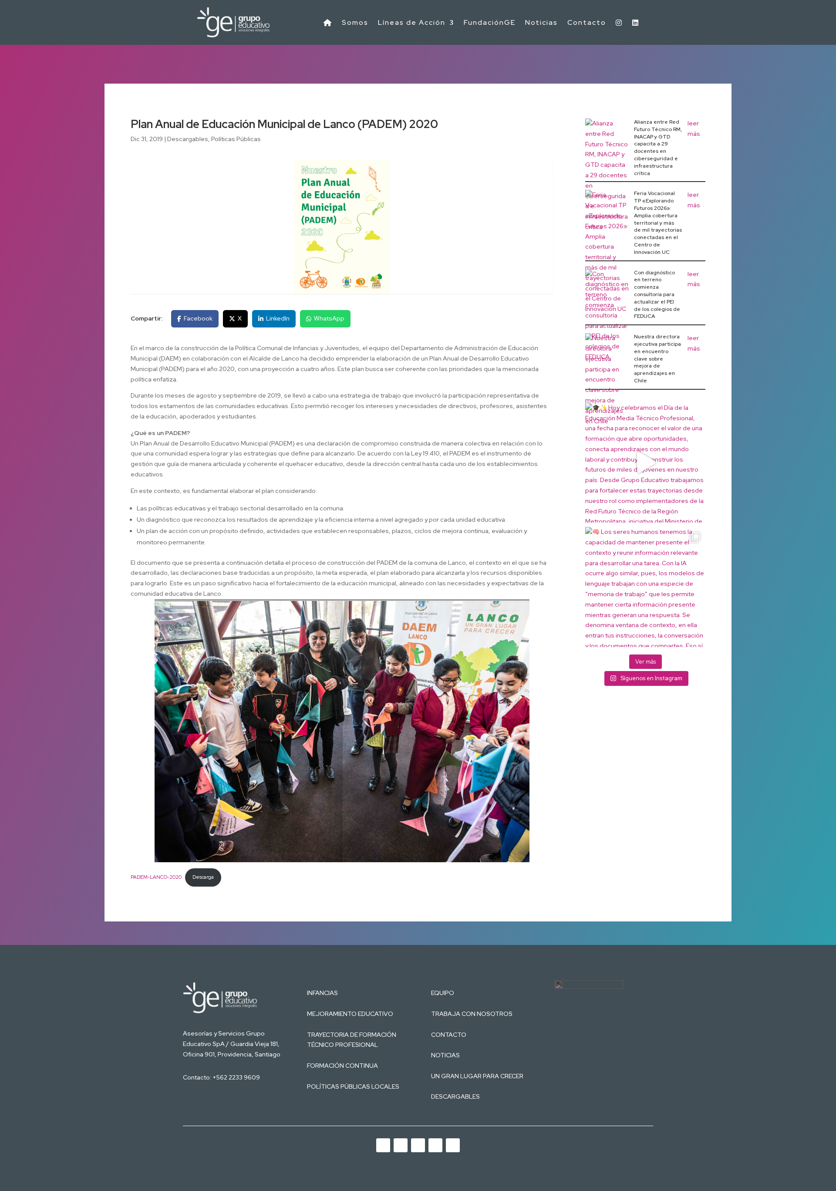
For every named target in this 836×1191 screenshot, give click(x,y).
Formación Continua (342, 1066)
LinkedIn (278, 318)
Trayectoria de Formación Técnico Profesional (351, 1040)
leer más (694, 128)
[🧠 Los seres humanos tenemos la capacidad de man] (645, 587)
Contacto (586, 22)
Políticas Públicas (236, 139)
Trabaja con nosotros (471, 1014)
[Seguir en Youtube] (383, 1145)
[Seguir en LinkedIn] (401, 1145)
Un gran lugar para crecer (477, 1076)
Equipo (442, 993)
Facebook (198, 318)
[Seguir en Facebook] (435, 1145)
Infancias (322, 993)
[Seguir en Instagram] (418, 1145)
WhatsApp (329, 318)
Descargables (187, 139)
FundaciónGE (490, 22)
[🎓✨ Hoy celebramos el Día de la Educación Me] (645, 463)
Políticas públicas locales (353, 1086)
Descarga (203, 877)
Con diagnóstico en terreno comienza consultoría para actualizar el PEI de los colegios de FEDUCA (657, 294)
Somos (355, 22)
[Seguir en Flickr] (453, 1145)
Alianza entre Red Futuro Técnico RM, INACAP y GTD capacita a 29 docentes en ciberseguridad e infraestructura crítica (658, 147)
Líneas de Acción (411, 22)
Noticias (541, 22)
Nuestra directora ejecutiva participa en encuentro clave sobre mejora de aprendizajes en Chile (657, 358)
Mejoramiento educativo (350, 1014)
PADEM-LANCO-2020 (156, 877)
